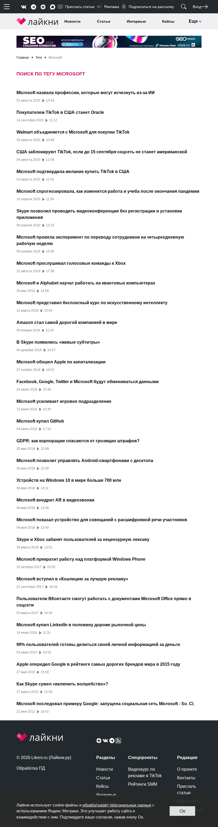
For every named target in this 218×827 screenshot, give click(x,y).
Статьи (103, 21)
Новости (72, 21)
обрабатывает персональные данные (116, 805)
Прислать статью (186, 789)
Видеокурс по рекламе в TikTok (145, 772)
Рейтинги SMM (142, 784)
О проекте (187, 769)
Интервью (136, 21)
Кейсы (168, 21)
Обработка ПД (30, 768)
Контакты (186, 778)
